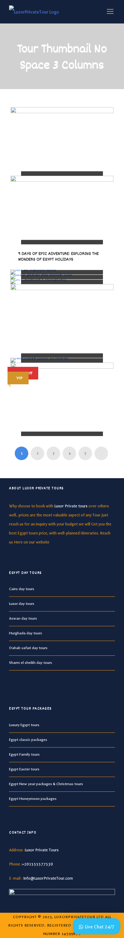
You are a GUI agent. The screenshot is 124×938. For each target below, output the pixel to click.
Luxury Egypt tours (24, 725)
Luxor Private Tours (42, 850)
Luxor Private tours (71, 506)
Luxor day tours (21, 604)
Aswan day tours (23, 618)
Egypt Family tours (24, 754)
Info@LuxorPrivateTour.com (48, 878)
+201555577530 (37, 864)
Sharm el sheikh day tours (30, 663)
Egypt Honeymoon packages (33, 799)
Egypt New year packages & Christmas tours (46, 784)
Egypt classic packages (28, 740)
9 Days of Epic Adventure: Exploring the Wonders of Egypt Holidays (58, 256)
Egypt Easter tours (24, 769)
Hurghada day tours (25, 633)
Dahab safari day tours (28, 648)
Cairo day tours (21, 589)
